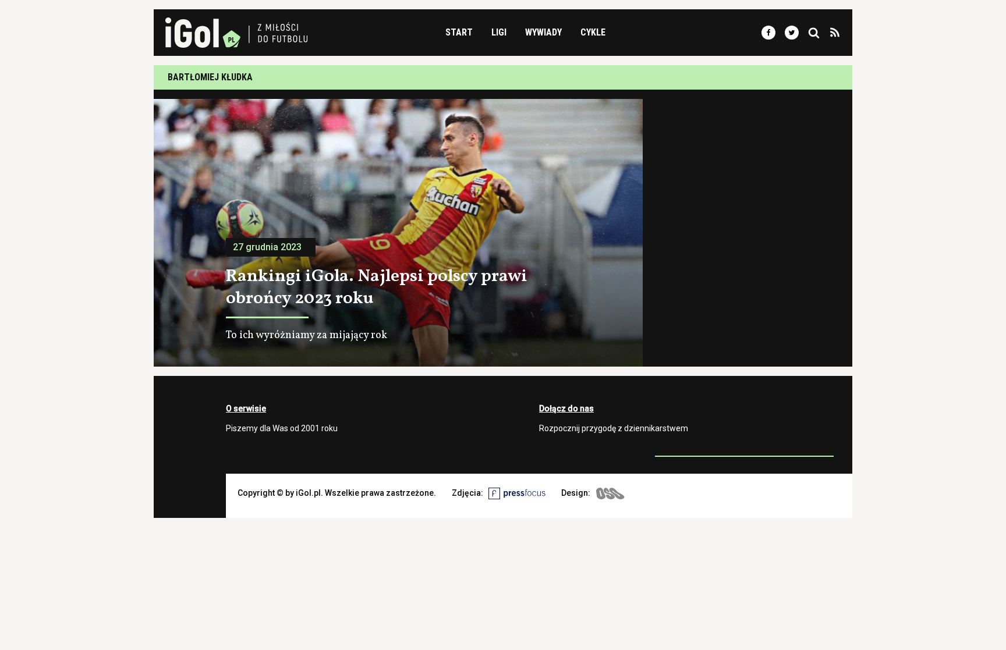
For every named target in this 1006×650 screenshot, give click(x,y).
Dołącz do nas (566, 408)
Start (459, 32)
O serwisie (246, 408)
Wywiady (543, 32)
